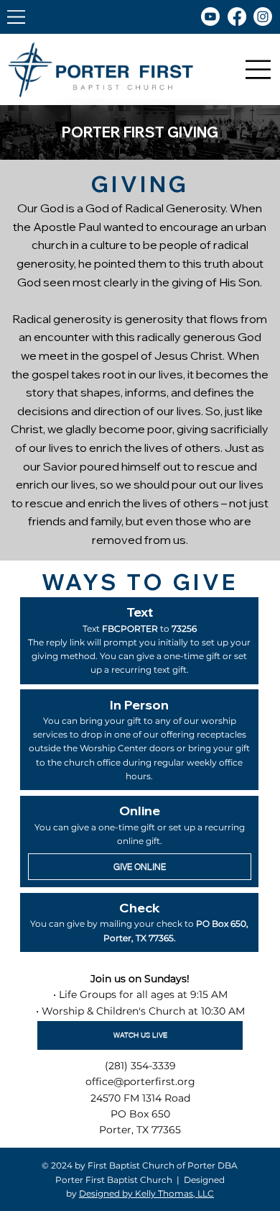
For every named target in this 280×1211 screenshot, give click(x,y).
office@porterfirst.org (140, 1081)
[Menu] (17, 17)
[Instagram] (262, 16)
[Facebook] (237, 16)
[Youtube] (210, 16)
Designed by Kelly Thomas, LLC (146, 1193)
